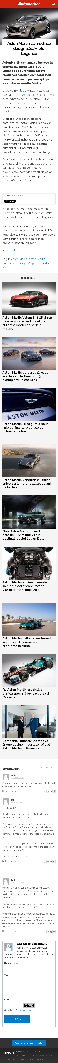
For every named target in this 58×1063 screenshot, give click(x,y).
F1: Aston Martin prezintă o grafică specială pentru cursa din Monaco (27, 693)
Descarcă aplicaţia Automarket (29, 1043)
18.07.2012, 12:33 (18, 883)
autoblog (12, 250)
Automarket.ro (29, 4)
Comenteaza (48, 768)
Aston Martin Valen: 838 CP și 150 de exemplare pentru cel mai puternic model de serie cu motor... (27, 323)
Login (15, 963)
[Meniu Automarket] (54, 4)
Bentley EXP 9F (25, 263)
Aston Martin (30, 94)
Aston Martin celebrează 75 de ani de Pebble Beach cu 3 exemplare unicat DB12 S (25, 376)
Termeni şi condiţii (45, 1055)
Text (6, 975)
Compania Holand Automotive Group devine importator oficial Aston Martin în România (26, 744)
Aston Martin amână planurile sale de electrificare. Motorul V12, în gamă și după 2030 (24, 586)
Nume (7, 963)
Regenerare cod (24, 1010)
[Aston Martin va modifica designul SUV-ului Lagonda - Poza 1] (29, 26)
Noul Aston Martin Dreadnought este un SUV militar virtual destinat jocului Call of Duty (26, 534)
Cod (6, 999)
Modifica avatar (8, 947)
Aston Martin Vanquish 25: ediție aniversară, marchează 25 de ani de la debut (26, 483)
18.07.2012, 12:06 (18, 778)
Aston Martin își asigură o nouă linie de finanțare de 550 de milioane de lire (25, 427)
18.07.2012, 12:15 (18, 803)
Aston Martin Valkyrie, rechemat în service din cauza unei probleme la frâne (26, 642)
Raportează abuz (13, 791)
